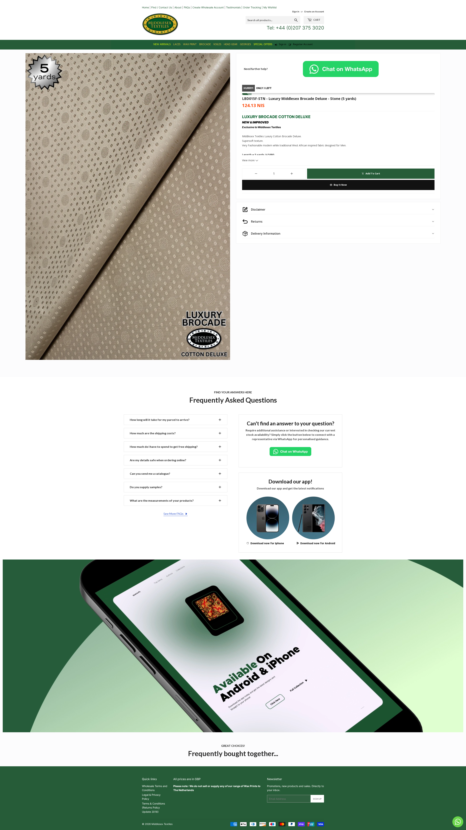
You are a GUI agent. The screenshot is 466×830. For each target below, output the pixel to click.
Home (145, 7)
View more (248, 160)
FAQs (187, 7)
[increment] (292, 174)
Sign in (295, 11)
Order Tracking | (253, 7)
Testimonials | (234, 7)
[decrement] (256, 174)
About (177, 7)
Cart (316, 19)
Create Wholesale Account (208, 7)
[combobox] (273, 20)
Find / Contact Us (161, 7)
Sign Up (317, 798)
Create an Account (314, 11)
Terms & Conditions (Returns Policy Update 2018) (153, 807)
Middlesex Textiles (162, 824)
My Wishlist (270, 7)
